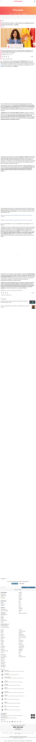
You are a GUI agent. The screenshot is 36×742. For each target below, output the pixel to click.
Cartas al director (3, 609)
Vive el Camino (21, 644)
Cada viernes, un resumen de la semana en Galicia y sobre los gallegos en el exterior (14, 692)
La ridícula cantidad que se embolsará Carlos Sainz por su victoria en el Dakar (18, 220)
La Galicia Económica (4, 650)
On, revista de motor (22, 656)
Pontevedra (21, 608)
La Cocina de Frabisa (22, 637)
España (2, 635)
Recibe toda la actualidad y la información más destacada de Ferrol (12, 699)
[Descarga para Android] (34, 715)
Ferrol (20, 602)
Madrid (9, 290)
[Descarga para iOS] (32, 715)
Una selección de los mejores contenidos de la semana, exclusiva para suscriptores (14, 677)
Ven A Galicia (21, 641)
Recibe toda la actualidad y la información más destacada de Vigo (11, 706)
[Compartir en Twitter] (8, 56)
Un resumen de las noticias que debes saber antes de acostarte (11, 674)
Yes (19, 653)
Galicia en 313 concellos (23, 613)
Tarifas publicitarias (4, 614)
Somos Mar (3, 647)
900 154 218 (18, 727)
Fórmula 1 (6, 290)
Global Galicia (21, 634)
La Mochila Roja (21, 646)
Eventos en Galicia (4, 620)
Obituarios (2, 649)
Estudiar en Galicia (22, 635)
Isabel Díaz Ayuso (19, 290)
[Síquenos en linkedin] (10, 722)
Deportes (2, 640)
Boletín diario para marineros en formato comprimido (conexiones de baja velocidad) (14, 688)
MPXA (16, 733)
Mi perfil (2, 602)
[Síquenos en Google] (20, 722)
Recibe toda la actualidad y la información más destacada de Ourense (12, 709)
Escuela (20, 655)
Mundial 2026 (3, 654)
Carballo (20, 599)
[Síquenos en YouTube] (12, 722)
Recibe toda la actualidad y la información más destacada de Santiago (12, 703)
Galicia (2, 632)
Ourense (20, 607)
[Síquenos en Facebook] (2, 722)
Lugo (19, 605)
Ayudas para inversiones (5, 627)
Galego (20, 589)
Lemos (20, 604)
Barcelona (3, 66)
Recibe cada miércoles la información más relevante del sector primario (12, 685)
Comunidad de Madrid (14, 290)
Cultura (2, 643)
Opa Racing (3, 659)
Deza (20, 601)
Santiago (20, 610)
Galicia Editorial (19, 733)
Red (19, 638)
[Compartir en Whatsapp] (2, 56)
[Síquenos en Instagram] (7, 722)
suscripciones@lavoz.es (18, 729)
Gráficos (2, 644)
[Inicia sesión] (34, 1)
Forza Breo (2, 663)
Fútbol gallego (3, 665)
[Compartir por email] (4, 56)
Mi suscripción (3, 594)
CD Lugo (2, 660)
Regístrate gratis (15, 583)
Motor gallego (3, 666)
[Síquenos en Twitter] (4, 722)
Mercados (20, 650)
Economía (2, 634)
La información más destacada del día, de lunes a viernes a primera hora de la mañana (14, 671)
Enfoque (20, 643)
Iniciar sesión (21, 583)
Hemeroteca (3, 597)
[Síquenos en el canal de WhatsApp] (17, 722)
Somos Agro (3, 646)
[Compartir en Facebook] (6, 56)
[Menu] (1, 1)
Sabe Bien (20, 632)
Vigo (19, 611)
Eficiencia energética (4, 625)
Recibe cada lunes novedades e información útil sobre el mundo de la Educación (13, 681)
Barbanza (20, 598)
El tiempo (2, 652)
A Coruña (20, 593)
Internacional (3, 637)
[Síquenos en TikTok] (15, 722)
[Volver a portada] (18, 1)
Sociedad (2, 641)
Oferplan (2, 617)
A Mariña (20, 595)
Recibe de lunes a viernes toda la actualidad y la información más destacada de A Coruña (14, 695)
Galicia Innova (21, 647)
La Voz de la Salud (22, 631)
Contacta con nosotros (4, 610)
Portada (2, 631)
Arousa (20, 596)
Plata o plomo (21, 640)
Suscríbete (3, 598)
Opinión (2, 638)
